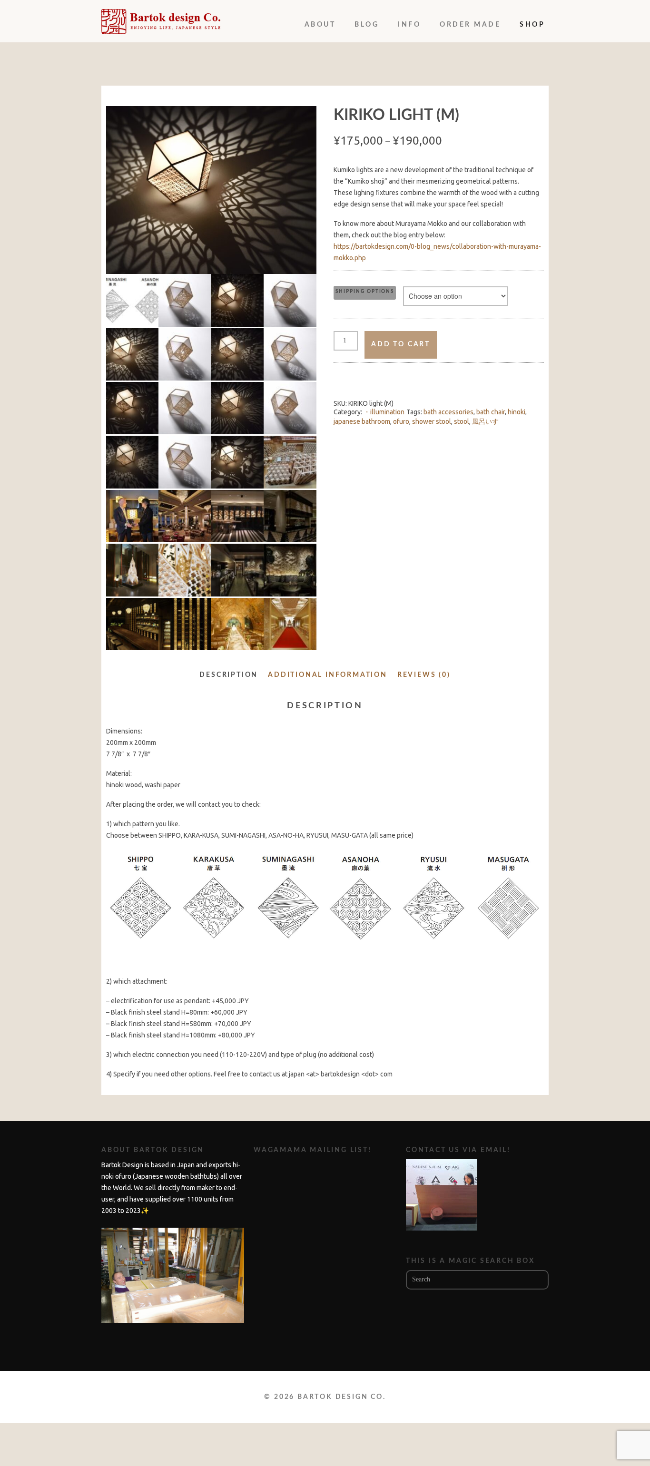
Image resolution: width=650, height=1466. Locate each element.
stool (461, 421)
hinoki (516, 412)
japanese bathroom (362, 421)
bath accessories (448, 412)
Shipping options (364, 291)
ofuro (401, 421)
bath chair (490, 412)
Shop (532, 24)
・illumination (384, 412)
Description (228, 675)
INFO (409, 24)
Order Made (470, 24)
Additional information (327, 675)
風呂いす (485, 421)
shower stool (431, 421)
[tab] (229, 676)
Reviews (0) (424, 675)
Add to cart (400, 344)
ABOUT (320, 24)
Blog (367, 24)
